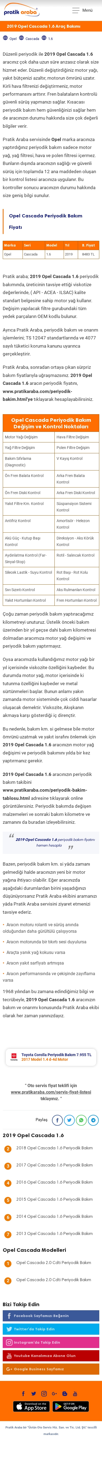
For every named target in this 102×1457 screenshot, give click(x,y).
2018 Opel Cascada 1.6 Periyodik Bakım (54, 1148)
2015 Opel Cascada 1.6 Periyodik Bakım (54, 1199)
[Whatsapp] (81, 1120)
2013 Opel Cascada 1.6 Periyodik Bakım (54, 1234)
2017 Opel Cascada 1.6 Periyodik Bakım (54, 1165)
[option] (51, 1057)
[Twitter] (69, 1120)
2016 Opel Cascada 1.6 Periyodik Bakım (54, 1182)
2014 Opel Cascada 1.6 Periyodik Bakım (54, 1217)
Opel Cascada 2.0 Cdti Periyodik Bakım (53, 1263)
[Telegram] (93, 1120)
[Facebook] (57, 1120)
